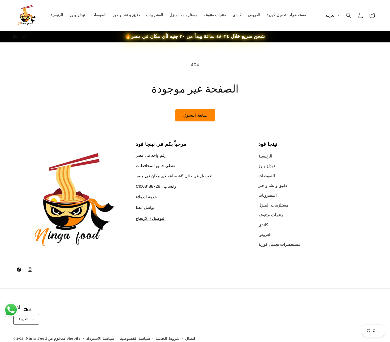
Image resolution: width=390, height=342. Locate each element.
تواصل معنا (145, 207)
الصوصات (266, 176)
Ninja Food (36, 338)
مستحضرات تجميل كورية (279, 244)
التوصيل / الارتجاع (151, 218)
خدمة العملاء (146, 197)
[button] (348, 15)
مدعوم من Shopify (64, 338)
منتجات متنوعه (271, 215)
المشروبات (267, 195)
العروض (264, 235)
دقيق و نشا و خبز (272, 185)
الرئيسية (265, 156)
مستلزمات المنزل (273, 205)
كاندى (263, 225)
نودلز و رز (266, 166)
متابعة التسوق (195, 115)
